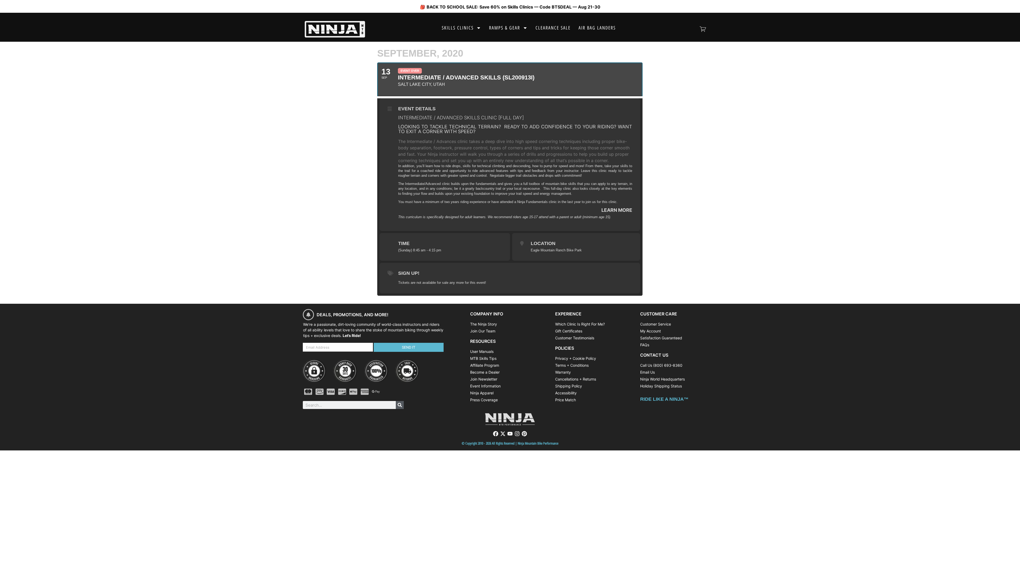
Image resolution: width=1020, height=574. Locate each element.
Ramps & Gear (504, 28)
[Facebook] (495, 433)
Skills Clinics (458, 28)
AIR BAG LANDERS (597, 28)
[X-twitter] (502, 433)
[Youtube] (510, 433)
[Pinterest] (524, 433)
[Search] (400, 405)
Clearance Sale (553, 28)
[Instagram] (517, 433)
